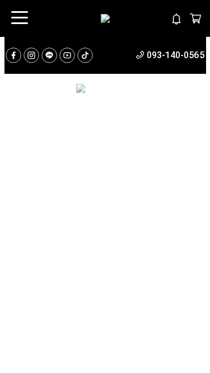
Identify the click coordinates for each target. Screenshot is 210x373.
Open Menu (18, 18)
